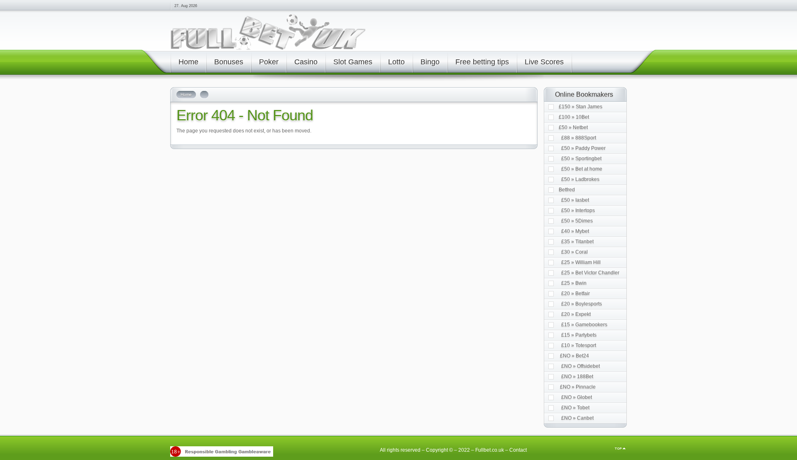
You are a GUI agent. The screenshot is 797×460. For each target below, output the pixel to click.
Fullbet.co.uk (489, 450)
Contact (518, 450)
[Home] (267, 48)
